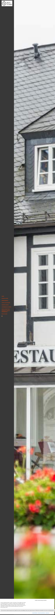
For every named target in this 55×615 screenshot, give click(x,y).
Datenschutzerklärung (41, 612)
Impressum (47, 612)
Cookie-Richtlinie (34, 612)
